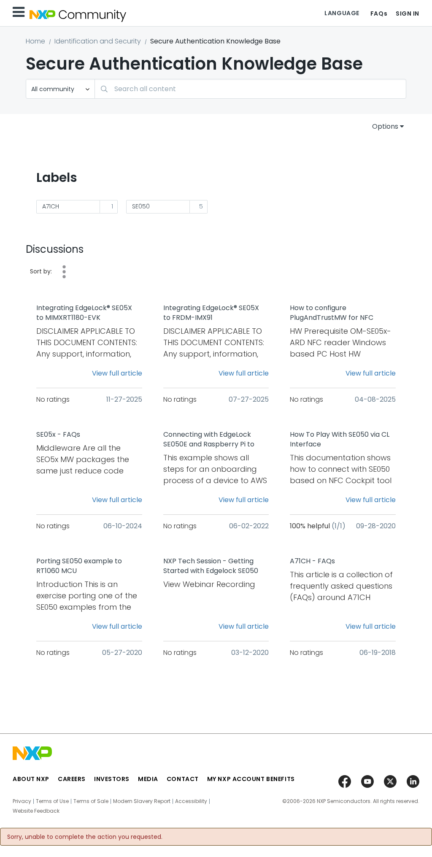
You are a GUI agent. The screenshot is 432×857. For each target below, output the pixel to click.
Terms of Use (52, 801)
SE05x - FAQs (58, 434)
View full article (117, 373)
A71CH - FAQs (312, 561)
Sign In (407, 13)
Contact (183, 779)
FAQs (378, 13)
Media (148, 779)
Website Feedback (36, 811)
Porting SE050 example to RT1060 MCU (79, 566)
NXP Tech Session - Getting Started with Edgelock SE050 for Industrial (210, 566)
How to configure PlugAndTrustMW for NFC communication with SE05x (334, 313)
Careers (72, 779)
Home (35, 41)
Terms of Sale (90, 801)
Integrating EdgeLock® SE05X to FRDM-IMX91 (211, 312)
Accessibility (191, 801)
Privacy (22, 801)
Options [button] (385, 126)
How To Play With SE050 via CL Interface (339, 439)
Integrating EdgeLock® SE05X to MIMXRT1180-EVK (84, 312)
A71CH (50, 206)
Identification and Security (97, 41)
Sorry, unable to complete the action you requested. (84, 837)
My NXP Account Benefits (251, 779)
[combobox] (250, 89)
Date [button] (64, 271)
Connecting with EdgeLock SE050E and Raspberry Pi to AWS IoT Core (208, 439)
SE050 (141, 206)
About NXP (31, 779)
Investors (112, 779)
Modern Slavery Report (141, 801)
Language (341, 13)
